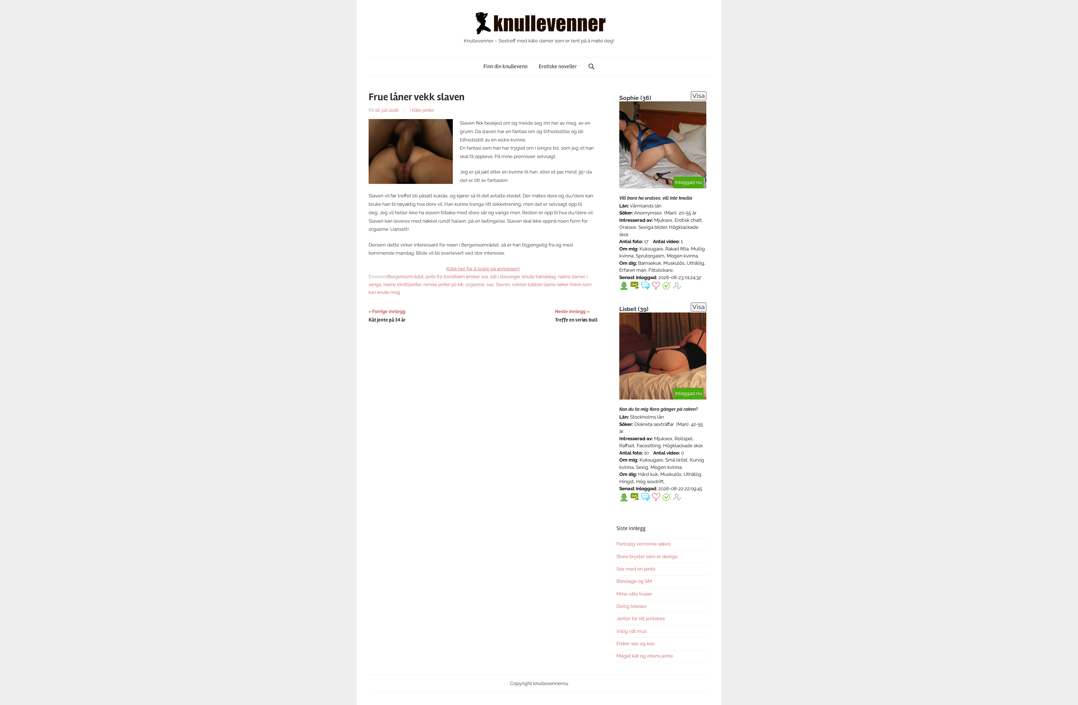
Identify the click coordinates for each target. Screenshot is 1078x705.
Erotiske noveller (558, 66)
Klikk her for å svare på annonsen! (483, 268)
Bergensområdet (405, 276)
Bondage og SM (634, 581)
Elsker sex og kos (635, 643)
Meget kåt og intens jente (644, 656)
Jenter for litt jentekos (640, 618)
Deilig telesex (631, 606)
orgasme (474, 284)
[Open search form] (591, 66)
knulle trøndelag (539, 276)
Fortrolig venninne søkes (643, 544)
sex (490, 284)
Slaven (503, 284)
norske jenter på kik (443, 284)
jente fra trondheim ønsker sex (457, 276)
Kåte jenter (423, 110)
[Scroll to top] (1068, 695)
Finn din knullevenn (505, 66)
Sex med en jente (635, 569)
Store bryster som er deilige (647, 556)
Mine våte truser (634, 594)
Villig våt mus (631, 631)
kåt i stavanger (505, 276)
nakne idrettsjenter (402, 284)
